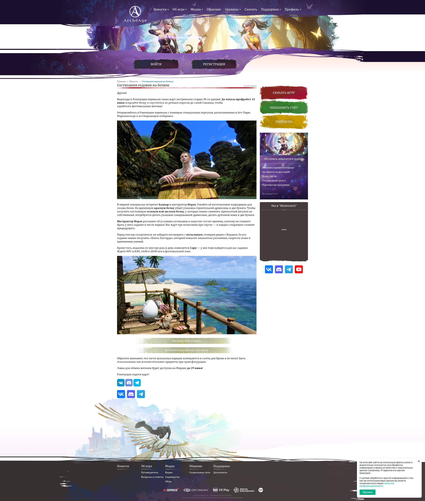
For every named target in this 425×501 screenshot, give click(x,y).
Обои (168, 481)
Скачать (251, 9)
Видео (169, 472)
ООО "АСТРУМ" (226, 495)
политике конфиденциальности (377, 484)
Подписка (284, 121)
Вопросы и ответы (152, 476)
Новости (160, 9)
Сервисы (232, 9)
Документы (220, 472)
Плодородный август (274, 180)
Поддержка (270, 9)
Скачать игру (284, 92)
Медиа (196, 9)
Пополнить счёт (284, 107)
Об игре (178, 9)
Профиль (292, 9)
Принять (368, 492)
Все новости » (270, 193)
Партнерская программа (275, 184)
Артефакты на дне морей (276, 171)
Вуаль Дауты (269, 176)
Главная (121, 81)
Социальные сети (199, 472)
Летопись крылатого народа (284, 159)
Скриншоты (172, 476)
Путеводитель (149, 472)
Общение (214, 9)
